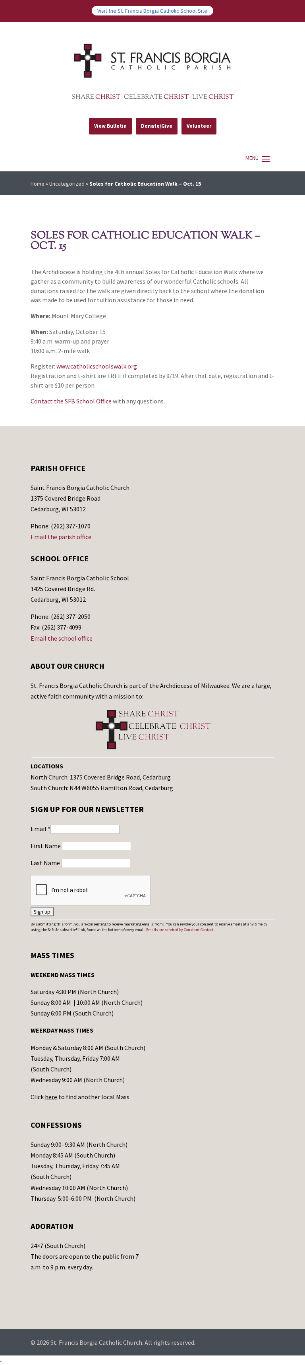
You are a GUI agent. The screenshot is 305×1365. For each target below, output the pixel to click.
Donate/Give (156, 126)
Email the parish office (61, 537)
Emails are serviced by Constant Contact (180, 929)
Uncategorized (67, 183)
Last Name (46, 863)
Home (37, 183)
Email (40, 829)
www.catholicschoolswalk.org (96, 366)
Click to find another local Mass (80, 1097)
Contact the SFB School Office (71, 401)
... (2, 1359)
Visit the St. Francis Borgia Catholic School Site (152, 10)
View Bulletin (110, 126)
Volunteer (199, 126)
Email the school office (62, 638)
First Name (46, 846)
